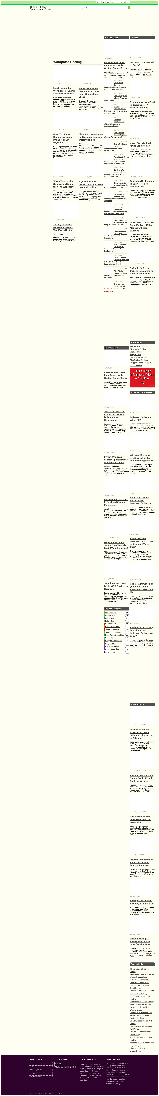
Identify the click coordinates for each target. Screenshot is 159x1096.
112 (127, 635)
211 (127, 621)
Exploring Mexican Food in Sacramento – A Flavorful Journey (142, 105)
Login (128, 2)
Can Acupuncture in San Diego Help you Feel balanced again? (116, 185)
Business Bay (110, 624)
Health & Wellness (112, 627)
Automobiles (110, 652)
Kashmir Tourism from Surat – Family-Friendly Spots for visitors (142, 778)
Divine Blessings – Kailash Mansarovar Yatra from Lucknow (140, 941)
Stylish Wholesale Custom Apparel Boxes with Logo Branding (116, 460)
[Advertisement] (103, 22)
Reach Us (58, 1063)
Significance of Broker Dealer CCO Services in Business (116, 586)
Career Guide (110, 618)
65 (127, 649)
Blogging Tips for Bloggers (140, 363)
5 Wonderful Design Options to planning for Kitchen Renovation (142, 271)
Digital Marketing (112, 649)
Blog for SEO (110, 643)
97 (127, 638)
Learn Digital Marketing (139, 357)
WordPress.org (35, 1076)
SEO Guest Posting (138, 349)
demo (152, 385)
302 (127, 615)
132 (127, 629)
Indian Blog (109, 621)
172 (127, 623)
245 (127, 618)
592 (127, 612)
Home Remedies (112, 646)
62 (127, 652)
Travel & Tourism (112, 629)
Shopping (109, 638)
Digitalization (110, 615)
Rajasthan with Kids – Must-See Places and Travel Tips (141, 819)
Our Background (35, 1070)
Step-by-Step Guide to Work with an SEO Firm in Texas (114, 286)
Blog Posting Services (139, 360)
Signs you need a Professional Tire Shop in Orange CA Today (115, 222)
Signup (98, 2)
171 (127, 626)
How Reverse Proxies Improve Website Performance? (115, 135)
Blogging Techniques (113, 641)
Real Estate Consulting (114, 635)
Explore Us (122, 2)
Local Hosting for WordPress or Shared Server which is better (64, 91)
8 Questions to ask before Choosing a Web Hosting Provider (91, 184)
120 (127, 632)
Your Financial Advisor (114, 632)
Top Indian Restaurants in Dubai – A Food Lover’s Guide (142, 184)
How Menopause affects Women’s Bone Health (115, 98)
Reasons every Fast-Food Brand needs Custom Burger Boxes (115, 65)
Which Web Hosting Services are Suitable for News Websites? (64, 184)
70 (127, 643)
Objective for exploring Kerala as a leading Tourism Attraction (141, 862)
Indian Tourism (136, 366)
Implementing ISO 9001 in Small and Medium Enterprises (116, 502)
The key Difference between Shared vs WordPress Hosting (63, 227)
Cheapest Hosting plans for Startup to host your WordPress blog (91, 137)
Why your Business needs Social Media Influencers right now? (141, 458)
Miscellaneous (111, 612)
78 (127, 640)
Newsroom (114, 2)
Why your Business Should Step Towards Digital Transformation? (116, 545)
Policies (32, 1073)
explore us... (109, 291)
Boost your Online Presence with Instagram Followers (140, 500)
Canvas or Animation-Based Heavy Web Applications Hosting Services (141, 1015)
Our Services (105, 2)
